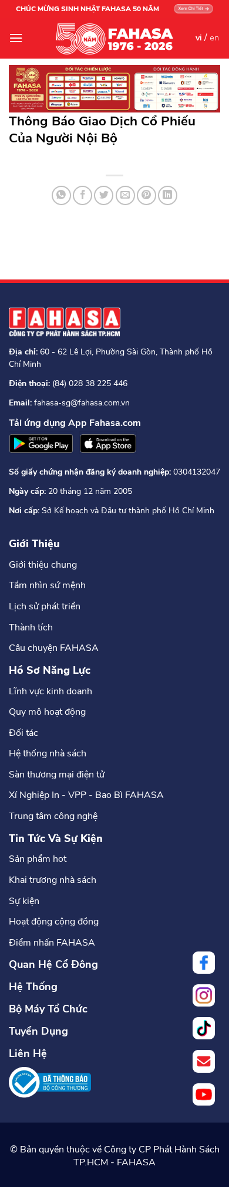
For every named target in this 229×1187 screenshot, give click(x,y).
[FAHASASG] (114, 39)
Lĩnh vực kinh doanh (50, 691)
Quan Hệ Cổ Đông (53, 964)
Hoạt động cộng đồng (54, 921)
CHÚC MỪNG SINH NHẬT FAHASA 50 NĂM (87, 8)
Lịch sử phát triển (44, 606)
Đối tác (23, 732)
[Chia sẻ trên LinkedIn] (167, 195)
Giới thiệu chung (43, 564)
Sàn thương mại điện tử (57, 774)
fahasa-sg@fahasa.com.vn (82, 402)
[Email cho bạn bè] (125, 195)
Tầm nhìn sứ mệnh (47, 585)
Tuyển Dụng (38, 1031)
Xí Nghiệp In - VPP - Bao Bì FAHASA (86, 795)
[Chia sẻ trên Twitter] (103, 195)
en (214, 37)
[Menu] (16, 37)
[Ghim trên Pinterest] (146, 195)
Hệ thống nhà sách (47, 753)
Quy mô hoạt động (47, 711)
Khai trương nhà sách (52, 880)
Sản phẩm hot (37, 858)
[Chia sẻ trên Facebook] (82, 195)
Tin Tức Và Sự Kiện (56, 838)
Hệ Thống (33, 987)
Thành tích (31, 627)
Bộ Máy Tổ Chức (48, 1009)
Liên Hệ (28, 1053)
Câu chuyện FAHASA (54, 648)
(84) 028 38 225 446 (89, 383)
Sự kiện (24, 901)
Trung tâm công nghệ (53, 816)
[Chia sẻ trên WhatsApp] (61, 195)
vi (199, 37)
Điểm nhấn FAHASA (52, 942)
